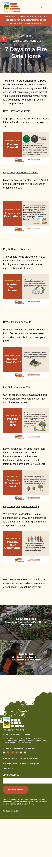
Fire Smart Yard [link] (10, 763)
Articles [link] (25, 36)
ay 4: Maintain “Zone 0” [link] (17, 322)
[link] (3, 38)
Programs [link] (34, 763)
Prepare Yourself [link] (10, 758)
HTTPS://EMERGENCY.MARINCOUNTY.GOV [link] (26, 24)
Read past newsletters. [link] (11, 811)
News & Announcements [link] (26, 41)
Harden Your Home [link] (30, 758)
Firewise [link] (24, 763)
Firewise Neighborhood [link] (33, 517)
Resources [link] (8, 769)
